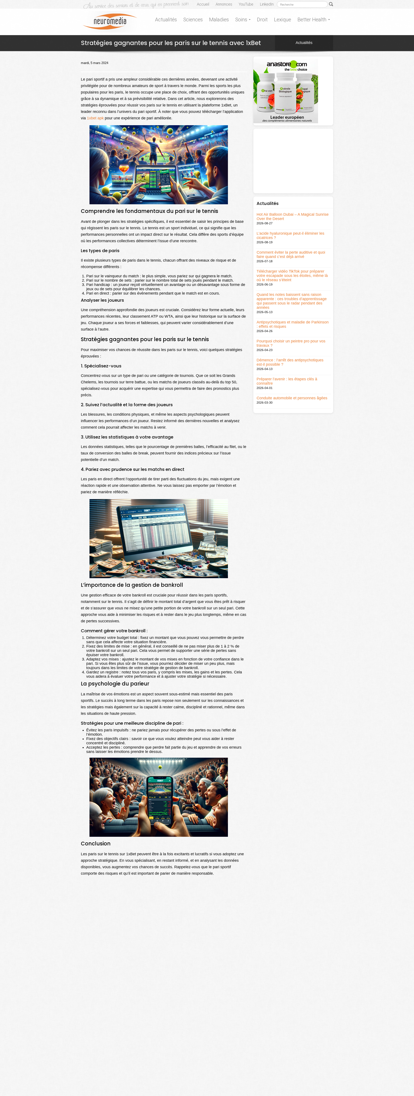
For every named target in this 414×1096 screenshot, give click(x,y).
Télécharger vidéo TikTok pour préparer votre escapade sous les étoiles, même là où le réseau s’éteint (292, 275)
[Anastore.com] (285, 91)
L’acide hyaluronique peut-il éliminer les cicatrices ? (290, 235)
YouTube (246, 4)
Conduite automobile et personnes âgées (292, 398)
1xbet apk (95, 118)
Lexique (282, 20)
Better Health (313, 20)
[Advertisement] (293, 161)
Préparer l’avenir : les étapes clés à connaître (287, 381)
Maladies (219, 20)
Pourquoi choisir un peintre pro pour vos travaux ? (291, 343)
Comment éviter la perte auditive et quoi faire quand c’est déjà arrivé (291, 254)
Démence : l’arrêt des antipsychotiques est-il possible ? (290, 362)
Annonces (224, 4)
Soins (241, 20)
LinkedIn (267, 4)
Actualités (166, 20)
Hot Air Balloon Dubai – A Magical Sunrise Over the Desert (293, 216)
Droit (262, 20)
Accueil (203, 4)
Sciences (193, 20)
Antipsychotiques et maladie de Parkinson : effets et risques (293, 324)
